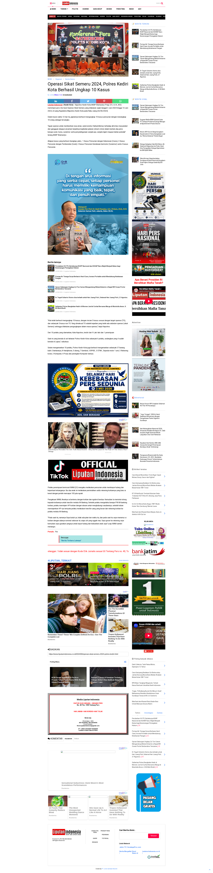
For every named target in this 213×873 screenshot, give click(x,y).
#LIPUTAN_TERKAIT (60, 560)
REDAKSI (95, 842)
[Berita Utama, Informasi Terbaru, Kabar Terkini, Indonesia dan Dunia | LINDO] (69, 4)
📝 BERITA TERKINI (140, 24)
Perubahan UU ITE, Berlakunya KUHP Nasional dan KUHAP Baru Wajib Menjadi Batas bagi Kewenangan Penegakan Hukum (87, 267)
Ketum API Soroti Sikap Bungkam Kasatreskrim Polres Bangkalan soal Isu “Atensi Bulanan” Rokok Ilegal (152, 134)
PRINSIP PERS (105, 831)
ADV (139, 9)
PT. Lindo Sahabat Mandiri (109, 869)
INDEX (131, 9)
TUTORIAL (105, 838)
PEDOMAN (105, 834)
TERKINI (63, 9)
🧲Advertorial (138, 398)
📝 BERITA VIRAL (139, 99)
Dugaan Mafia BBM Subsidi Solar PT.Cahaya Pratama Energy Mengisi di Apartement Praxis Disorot (152, 122)
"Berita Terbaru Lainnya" (71, 540)
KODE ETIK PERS (95, 831)
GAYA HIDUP (97, 9)
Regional (59, 79)
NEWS (53, 9)
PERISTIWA (120, 9)
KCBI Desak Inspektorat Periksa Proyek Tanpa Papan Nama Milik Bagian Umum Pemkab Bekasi (68, 680)
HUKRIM (86, 9)
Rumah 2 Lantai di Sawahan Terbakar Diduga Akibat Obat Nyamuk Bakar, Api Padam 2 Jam (107, 680)
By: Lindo (50, 95)
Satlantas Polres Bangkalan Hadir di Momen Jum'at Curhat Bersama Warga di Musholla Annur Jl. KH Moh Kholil (90, 307)
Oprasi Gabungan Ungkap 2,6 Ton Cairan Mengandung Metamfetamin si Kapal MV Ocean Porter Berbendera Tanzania (90, 288)
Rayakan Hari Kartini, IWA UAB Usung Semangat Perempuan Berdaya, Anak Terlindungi (150, 445)
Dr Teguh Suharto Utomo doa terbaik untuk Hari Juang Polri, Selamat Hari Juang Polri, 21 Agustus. (91, 297)
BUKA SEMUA (123, 560)
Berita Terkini (95, 570)
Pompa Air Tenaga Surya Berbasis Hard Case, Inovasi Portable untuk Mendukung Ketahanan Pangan (89, 277)
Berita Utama (70, 79)
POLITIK (75, 9)
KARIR (95, 838)
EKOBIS (109, 9)
